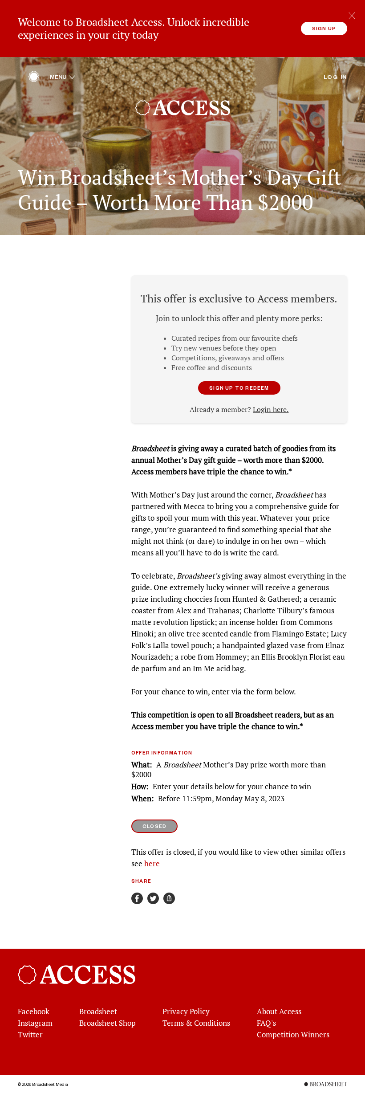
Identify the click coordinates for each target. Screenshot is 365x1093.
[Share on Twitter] (153, 898)
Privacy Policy (186, 1011)
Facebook (33, 1011)
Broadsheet (98, 1011)
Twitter (30, 1035)
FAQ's (266, 1023)
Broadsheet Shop (107, 1023)
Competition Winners (293, 1035)
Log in (335, 76)
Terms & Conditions (196, 1023)
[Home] (33, 78)
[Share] (169, 898)
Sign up (324, 28)
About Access (279, 1011)
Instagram (35, 1023)
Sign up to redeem (239, 388)
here (152, 864)
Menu (62, 76)
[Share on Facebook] (137, 898)
